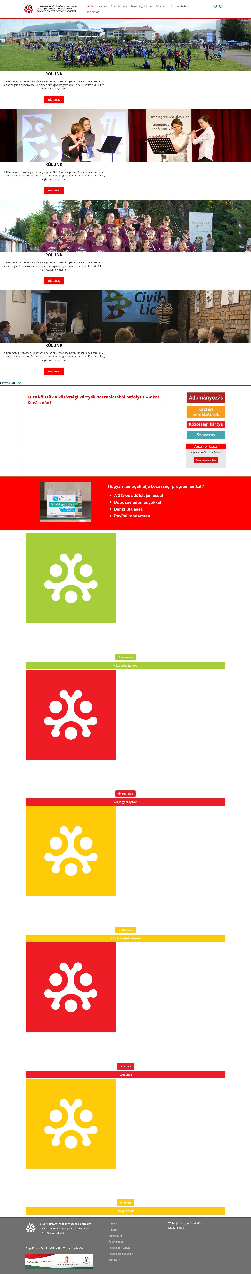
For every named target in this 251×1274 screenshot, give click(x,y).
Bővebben (53, 99)
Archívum (114, 1260)
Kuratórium (115, 1236)
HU (215, 6)
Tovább (127, 1066)
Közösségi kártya (141, 6)
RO (221, 6)
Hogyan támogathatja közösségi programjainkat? (156, 486)
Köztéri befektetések (120, 1254)
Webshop (183, 6)
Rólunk (102, 6)
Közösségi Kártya (119, 1248)
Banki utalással (129, 509)
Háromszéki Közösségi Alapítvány (70, 1224)
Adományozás (165, 6)
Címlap (90, 6)
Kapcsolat (92, 12)
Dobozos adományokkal (137, 502)
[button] (6, 383)
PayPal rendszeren (132, 516)
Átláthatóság (119, 6)
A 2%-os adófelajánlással (138, 495)
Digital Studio (176, 1227)
